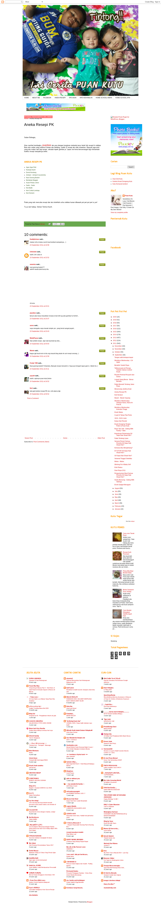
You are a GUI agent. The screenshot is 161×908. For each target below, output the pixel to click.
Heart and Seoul (71, 708)
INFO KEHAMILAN (86, 98)
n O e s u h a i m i (35, 706)
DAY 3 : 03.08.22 (71, 739)
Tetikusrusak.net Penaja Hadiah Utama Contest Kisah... (123, 370)
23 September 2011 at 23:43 (39, 331)
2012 (115, 340)
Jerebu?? (107, 845)
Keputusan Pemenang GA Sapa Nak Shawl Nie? (123, 434)
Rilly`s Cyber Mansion (111, 804)
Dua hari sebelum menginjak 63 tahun (40, 838)
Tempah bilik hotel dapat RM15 (38, 760)
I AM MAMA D (71, 862)
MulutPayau (34, 338)
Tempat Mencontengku (112, 866)
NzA (31, 388)
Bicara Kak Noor (72, 799)
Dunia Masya (33, 851)
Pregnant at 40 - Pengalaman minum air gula (42, 715)
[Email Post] (49, 224)
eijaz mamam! (70, 756)
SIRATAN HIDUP (35, 773)
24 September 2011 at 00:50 (39, 344)
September (119, 355)
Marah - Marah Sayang (122, 398)
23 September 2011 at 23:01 (39, 306)
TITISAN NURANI (35, 836)
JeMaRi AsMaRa (35, 873)
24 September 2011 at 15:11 (39, 369)
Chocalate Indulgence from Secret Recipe (41, 889)
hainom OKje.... (71, 762)
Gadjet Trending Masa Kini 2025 (39, 708)
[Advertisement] (65, 418)
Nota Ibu (69, 706)
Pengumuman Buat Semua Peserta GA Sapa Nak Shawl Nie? (123, 475)
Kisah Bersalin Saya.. (110, 823)
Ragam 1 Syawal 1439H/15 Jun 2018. (40, 788)
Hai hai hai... (32, 767)
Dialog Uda (108, 734)
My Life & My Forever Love (76, 847)
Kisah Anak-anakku (36, 765)
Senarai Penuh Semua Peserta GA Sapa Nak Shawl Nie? (122, 443)
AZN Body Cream (71, 786)
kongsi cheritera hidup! (112, 880)
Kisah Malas (118, 412)
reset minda (107, 830)
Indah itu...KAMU (35, 865)
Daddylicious (34, 239)
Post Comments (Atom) (41, 442)
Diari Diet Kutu (118, 179)
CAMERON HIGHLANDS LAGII (76, 808)
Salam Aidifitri (33, 819)
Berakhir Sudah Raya (121, 365)
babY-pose (70, 688)
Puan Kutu (129, 196)
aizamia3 (69, 678)
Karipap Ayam (31, 170)
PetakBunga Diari (110, 727)
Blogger (89, 902)
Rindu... (31, 752)
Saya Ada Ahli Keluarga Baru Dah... (114, 867)
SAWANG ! (69, 849)
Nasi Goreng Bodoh (33, 178)
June (116, 494)
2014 (115, 334)
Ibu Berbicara (34, 817)
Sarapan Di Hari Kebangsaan (38, 680)
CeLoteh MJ (33, 810)
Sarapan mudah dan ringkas (112, 875)
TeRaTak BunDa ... (110, 788)
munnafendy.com (110, 888)
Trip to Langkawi (109, 806)
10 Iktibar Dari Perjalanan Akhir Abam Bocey (117, 736)
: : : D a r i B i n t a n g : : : (38, 743)
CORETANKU (34, 778)
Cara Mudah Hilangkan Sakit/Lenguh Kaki (127, 613)
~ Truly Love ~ (34, 697)
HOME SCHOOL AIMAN (104, 98)
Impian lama (70, 856)
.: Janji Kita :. (108, 704)
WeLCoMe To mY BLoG (112, 678)
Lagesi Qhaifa (71, 806)
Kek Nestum (30, 193)
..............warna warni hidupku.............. (116, 712)
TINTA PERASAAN (110, 765)
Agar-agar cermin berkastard (38, 860)
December (118, 346)
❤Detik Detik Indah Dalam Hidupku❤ (79, 730)
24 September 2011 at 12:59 (39, 356)
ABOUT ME (36, 98)
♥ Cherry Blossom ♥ (73, 823)
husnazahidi (108, 749)
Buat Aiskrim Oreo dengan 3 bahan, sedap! (42, 812)
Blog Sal (32, 714)
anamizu (33, 264)
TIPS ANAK (72, 98)
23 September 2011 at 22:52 (39, 257)
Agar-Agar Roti (31, 167)
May (116, 497)
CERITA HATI (71, 814)
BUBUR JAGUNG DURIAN (37, 780)
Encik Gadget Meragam (122, 485)
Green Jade (108, 741)
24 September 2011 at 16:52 (39, 381)
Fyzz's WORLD (34, 888)
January (118, 509)
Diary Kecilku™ (109, 884)
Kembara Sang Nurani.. (74, 888)
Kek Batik (29, 188)
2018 (115, 323)
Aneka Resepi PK (120, 392)
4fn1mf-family (34, 736)
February (118, 506)
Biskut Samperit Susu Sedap (128, 590)
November (118, 349)
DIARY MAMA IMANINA (74, 839)
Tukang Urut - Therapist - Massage (40, 745)
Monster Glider (109, 858)
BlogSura (69, 771)
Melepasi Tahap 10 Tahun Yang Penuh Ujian (42, 852)
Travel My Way (34, 686)
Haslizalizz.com (71, 745)
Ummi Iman (33, 758)
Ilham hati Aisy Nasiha (37, 728)
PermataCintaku (72, 871)
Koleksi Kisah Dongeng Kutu (122, 181)
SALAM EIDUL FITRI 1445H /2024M (40, 723)
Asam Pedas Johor (32, 183)
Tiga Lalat (107, 719)
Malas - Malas (119, 461)
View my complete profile (119, 212)
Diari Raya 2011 (120, 470)
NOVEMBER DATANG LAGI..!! (75, 793)
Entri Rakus (118, 467)
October (117, 352)
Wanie (32, 350)
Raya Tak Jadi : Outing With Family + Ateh (123, 429)
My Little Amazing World (112, 780)
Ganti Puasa (70, 773)
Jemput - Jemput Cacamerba (36, 175)
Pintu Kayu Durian (71, 732)
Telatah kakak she (109, 838)
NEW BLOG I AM (109, 721)
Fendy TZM (34, 363)
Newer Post (29, 438)
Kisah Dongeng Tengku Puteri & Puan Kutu (122, 425)
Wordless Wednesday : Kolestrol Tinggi (122, 408)
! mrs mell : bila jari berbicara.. (77, 854)
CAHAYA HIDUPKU (36, 721)
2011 (115, 343)
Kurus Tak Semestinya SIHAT (113, 760)
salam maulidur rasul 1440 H (112, 767)
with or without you (73, 778)
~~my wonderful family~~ (75, 784)
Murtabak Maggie (32, 180)
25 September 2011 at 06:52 (39, 394)
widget (133, 521)
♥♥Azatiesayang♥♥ (73, 791)
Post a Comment (33, 398)
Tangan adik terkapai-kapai (123, 357)
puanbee (33, 313)
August (117, 488)
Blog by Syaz (108, 821)
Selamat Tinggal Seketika (123, 458)
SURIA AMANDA (35, 678)
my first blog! (33, 801)
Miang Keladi (107, 728)
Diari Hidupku (108, 688)
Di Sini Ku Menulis (110, 873)
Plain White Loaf (71, 834)
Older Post (101, 438)
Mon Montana (34, 751)
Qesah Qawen (109, 836)
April (116, 500)
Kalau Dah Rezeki (120, 421)
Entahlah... (70, 714)
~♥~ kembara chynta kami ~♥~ (77, 754)
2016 (115, 329)
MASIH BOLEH (71, 715)
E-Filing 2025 (108, 689)
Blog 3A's (32, 786)
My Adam (32, 843)
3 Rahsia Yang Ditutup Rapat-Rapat (77, 841)
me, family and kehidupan (75, 880)
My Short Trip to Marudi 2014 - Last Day (116, 852)
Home (26, 118)
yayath (32, 376)
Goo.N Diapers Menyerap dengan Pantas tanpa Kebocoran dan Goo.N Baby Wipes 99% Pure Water (43, 828)
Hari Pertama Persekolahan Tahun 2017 (41, 845)
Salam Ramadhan (34, 795)
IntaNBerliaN (33, 858)
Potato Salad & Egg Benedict (75, 882)
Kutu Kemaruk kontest (120, 184)
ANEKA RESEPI (60, 98)
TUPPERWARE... (109, 775)
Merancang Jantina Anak (122, 389)
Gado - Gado (30, 185)
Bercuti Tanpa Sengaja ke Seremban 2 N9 (42, 875)
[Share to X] (58, 224)
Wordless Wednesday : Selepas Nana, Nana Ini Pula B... (123, 402)
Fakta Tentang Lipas (121, 438)
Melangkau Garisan (111, 812)
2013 (115, 337)
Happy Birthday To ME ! (111, 799)
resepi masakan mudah (74, 832)
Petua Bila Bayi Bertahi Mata (128, 572)
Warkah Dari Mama (110, 843)
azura (32, 325)
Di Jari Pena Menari (111, 758)
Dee (105, 851)
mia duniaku (33, 895)
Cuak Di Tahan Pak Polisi (123, 415)
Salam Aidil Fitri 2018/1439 (112, 789)
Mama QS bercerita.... (111, 828)
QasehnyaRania (109, 695)
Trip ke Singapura (34, 738)
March (117, 503)
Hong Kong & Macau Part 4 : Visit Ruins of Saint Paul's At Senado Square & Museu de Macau (42, 689)
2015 (115, 332)
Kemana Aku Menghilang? (123, 448)
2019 (115, 320)
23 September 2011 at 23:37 (39, 319)
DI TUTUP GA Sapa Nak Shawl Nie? (122, 451)
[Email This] (53, 224)
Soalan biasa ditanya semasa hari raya (41, 730)
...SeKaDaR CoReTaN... (112, 773)
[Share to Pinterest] (63, 224)
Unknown (33, 252)
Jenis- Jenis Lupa (120, 418)
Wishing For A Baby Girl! (122, 464)
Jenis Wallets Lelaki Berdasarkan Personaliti (42, 867)
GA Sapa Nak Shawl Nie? (123, 456)
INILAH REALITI (72, 697)
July (116, 491)
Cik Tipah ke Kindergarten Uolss (114, 860)
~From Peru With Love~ (37, 880)
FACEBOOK (47, 98)
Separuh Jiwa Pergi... (110, 743)
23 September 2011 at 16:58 (39, 245)
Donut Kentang (31, 172)
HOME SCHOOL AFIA (122, 98)
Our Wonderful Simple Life (75, 738)
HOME (26, 98)
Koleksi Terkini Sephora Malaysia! (39, 882)
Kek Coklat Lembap (32, 190)
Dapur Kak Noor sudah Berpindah (76, 801)
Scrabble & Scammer (110, 782)
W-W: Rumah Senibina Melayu (113, 713)
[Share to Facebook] (61, 224)
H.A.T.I (31, 793)
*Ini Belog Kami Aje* (73, 721)
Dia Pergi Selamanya (110, 706)
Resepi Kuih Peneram (127, 553)
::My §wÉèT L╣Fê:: (36, 825)
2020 (115, 317)
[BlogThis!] (56, 224)
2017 (115, 326)
